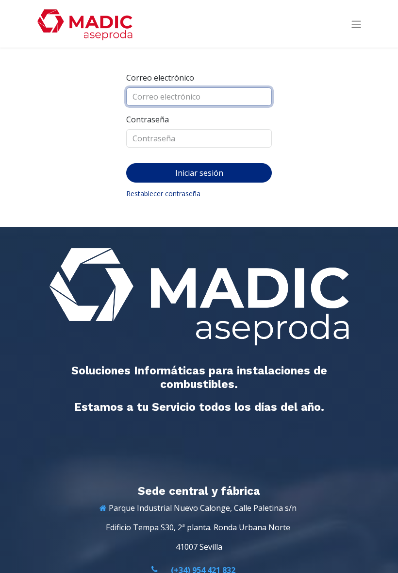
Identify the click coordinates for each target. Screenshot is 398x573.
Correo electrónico (160, 77)
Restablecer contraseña (163, 193)
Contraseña (147, 119)
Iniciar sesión (199, 173)
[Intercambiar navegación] (356, 24)
